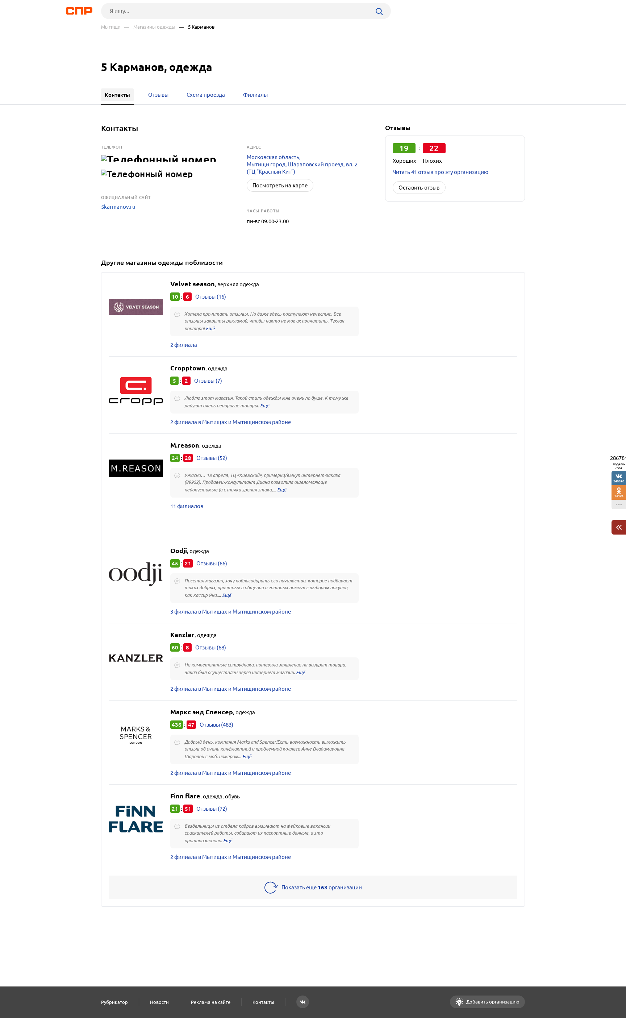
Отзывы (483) (216, 725)
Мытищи (111, 27)
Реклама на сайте (210, 1002)
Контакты (263, 1002)
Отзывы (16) (210, 297)
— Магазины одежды (149, 27)
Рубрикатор (114, 1002)
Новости (159, 1002)
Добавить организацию (492, 1002)
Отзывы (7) (208, 381)
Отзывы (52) (211, 458)
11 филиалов (186, 506)
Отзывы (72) (211, 809)
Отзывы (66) (211, 563)
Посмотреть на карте (280, 185)
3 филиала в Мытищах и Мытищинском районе (230, 611)
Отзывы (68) (210, 647)
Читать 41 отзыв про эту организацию (440, 172)
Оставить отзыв (419, 187)
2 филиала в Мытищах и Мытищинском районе (230, 422)
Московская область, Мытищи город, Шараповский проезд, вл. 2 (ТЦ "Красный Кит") (302, 164)
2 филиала (183, 345)
